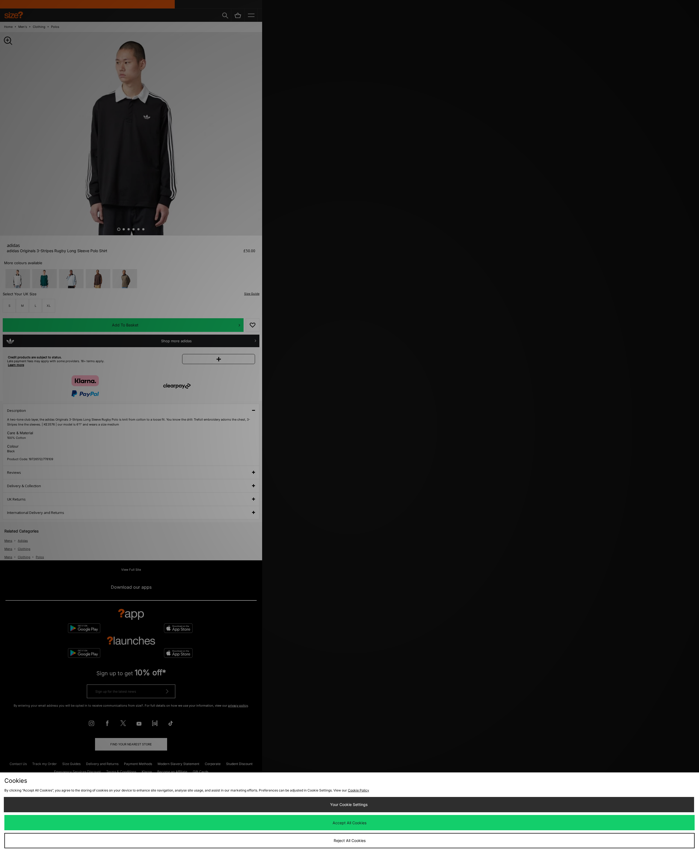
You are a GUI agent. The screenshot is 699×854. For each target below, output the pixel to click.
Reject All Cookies (350, 840)
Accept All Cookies (349, 822)
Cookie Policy (358, 790)
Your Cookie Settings (349, 804)
